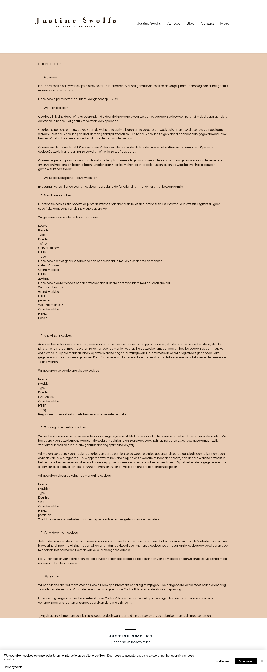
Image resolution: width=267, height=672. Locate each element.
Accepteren (245, 661)
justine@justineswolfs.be (131, 642)
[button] (174, 23)
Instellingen (221, 661)
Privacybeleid (14, 667)
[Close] (261, 661)
